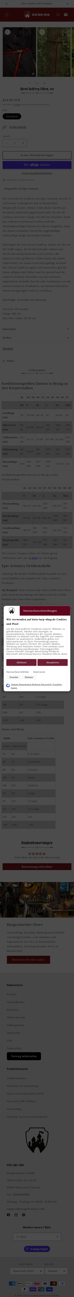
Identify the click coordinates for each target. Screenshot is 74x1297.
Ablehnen (22, 662)
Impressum (39, 672)
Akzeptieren (52, 662)
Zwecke (13, 677)
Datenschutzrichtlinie (17, 672)
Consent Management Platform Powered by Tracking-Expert (36, 686)
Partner (29, 677)
